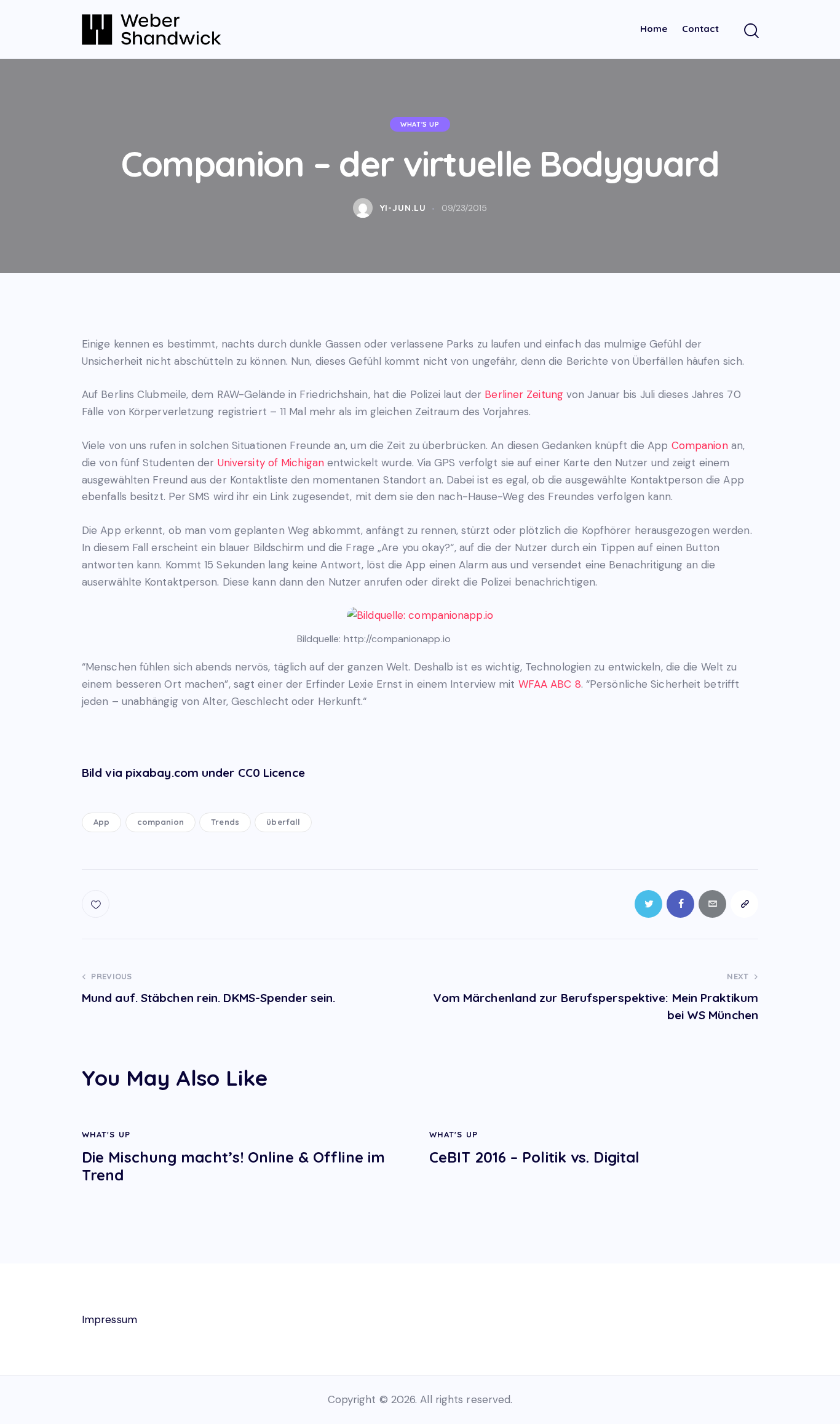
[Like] (97, 904)
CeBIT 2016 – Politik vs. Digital (534, 1157)
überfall (283, 822)
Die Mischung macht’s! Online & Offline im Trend (233, 1166)
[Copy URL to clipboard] (744, 904)
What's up (419, 124)
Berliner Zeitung (524, 394)
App (101, 822)
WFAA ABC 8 (549, 684)
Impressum (109, 1319)
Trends (225, 822)
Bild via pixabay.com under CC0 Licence (193, 772)
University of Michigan (271, 462)
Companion (700, 445)
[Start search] (750, 31)
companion (160, 822)
